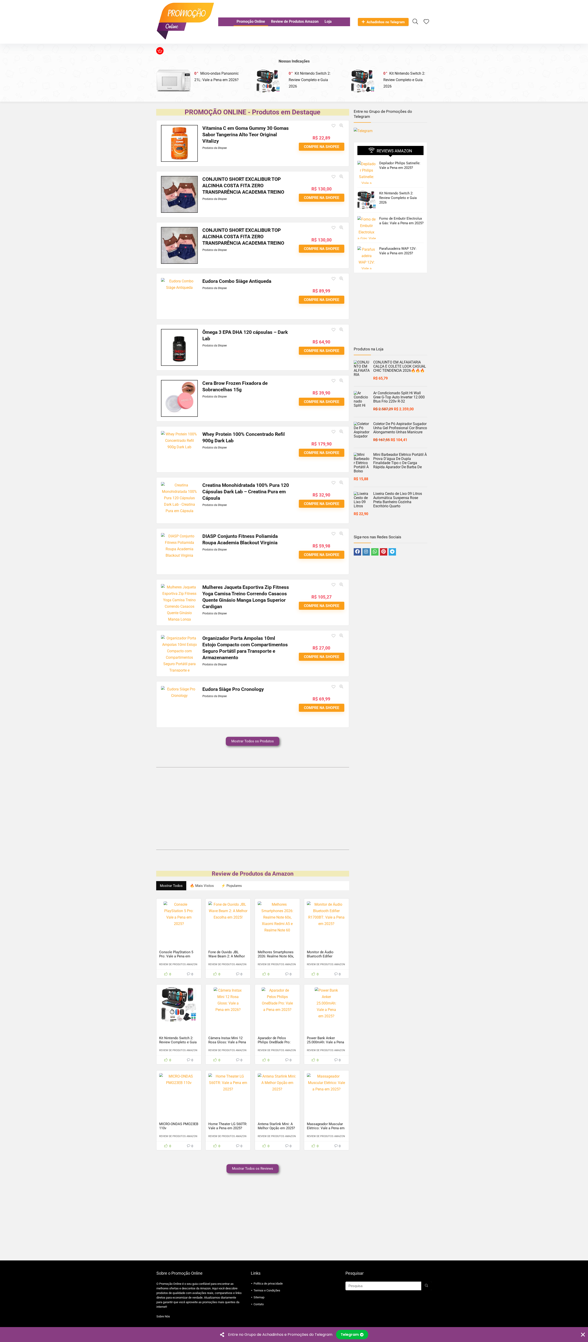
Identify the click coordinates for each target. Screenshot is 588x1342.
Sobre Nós (163, 1316)
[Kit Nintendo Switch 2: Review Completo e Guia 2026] (178, 1004)
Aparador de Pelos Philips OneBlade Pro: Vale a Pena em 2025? (274, 1042)
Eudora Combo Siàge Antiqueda (236, 281)
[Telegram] (392, 552)
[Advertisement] (252, 807)
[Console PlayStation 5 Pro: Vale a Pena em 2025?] (178, 918)
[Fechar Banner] (583, 1334)
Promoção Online (251, 21)
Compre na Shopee (321, 147)
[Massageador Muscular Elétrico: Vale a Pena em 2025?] (326, 1090)
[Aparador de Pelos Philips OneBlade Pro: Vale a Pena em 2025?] (277, 1004)
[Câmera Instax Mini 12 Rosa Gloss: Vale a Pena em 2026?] (228, 1004)
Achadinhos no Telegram (386, 22)
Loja (328, 21)
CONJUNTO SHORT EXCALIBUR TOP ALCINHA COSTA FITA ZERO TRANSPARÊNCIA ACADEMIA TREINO (243, 185)
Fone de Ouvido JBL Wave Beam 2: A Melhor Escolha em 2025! (226, 956)
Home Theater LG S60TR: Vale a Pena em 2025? (227, 1126)
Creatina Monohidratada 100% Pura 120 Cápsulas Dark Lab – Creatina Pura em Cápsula (245, 491)
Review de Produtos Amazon (295, 21)
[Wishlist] (426, 22)
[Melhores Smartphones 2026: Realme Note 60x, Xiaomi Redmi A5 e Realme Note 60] (277, 918)
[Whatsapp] (375, 552)
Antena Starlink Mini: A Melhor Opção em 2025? (276, 1126)
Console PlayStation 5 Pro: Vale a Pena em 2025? (176, 956)
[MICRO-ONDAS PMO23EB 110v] (178, 1090)
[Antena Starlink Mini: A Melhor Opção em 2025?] (277, 1090)
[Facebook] (357, 552)
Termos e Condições (267, 1290)
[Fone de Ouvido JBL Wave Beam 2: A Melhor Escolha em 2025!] (228, 918)
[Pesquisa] (426, 1286)
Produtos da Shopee (214, 148)
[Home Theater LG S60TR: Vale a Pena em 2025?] (228, 1090)
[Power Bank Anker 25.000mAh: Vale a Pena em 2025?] (326, 1004)
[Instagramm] (366, 552)
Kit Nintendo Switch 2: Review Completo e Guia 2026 (310, 79)
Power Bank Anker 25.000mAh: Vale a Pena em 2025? (325, 1042)
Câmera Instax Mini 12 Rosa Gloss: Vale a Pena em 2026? (227, 1042)
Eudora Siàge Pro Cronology (233, 689)
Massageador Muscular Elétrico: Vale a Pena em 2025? (326, 1128)
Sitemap (259, 1297)
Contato (259, 1304)
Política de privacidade (268, 1283)
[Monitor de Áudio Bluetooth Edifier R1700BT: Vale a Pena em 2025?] (326, 918)
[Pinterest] (383, 552)
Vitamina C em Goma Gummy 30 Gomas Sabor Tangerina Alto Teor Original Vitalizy (245, 134)
